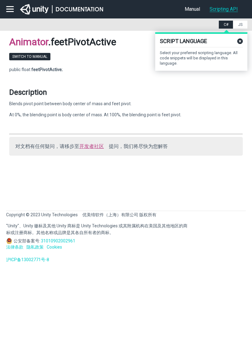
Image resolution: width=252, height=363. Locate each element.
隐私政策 (35, 247)
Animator (28, 42)
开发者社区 (91, 146)
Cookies (54, 247)
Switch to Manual (29, 56)
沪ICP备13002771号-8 (27, 259)
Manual (192, 9)
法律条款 (14, 247)
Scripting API (224, 9)
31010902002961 (58, 240)
